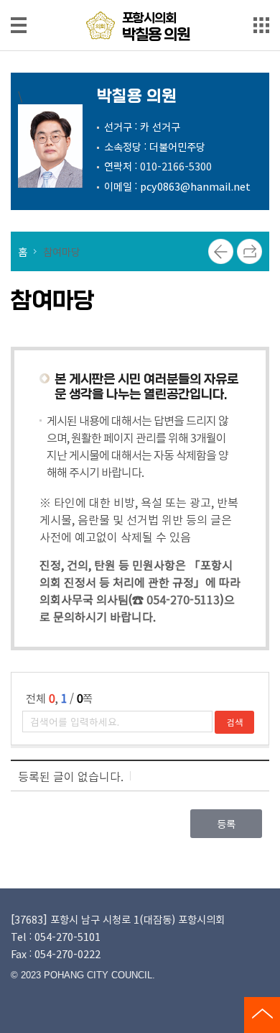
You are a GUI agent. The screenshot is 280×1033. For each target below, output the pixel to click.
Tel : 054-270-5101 (56, 936)
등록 (226, 823)
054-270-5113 (183, 599)
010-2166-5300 (176, 165)
